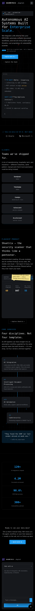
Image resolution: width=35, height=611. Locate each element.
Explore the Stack (11, 62)
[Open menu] (31, 3)
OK (17, 605)
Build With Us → (10, 56)
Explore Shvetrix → (18, 321)
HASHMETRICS (15, 3)
